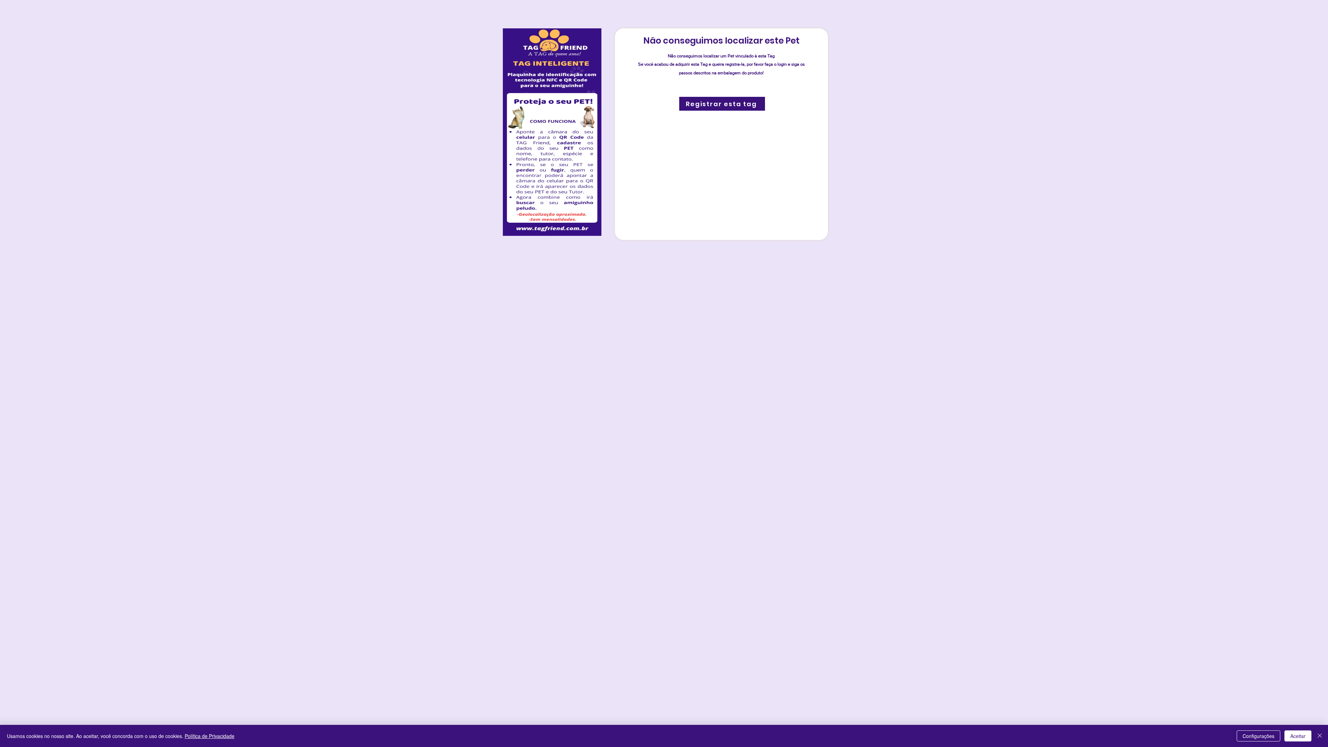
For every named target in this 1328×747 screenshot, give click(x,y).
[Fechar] (1320, 735)
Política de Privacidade (209, 735)
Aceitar (1298, 735)
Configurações (1258, 735)
